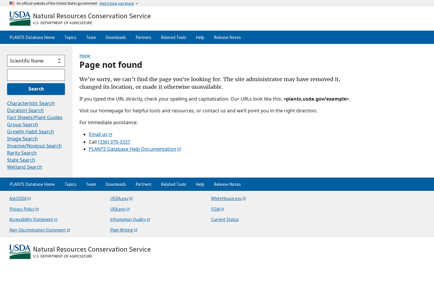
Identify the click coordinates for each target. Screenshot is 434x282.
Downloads (115, 37)
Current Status (225, 219)
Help (200, 37)
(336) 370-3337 (114, 142)
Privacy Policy (22, 209)
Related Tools (173, 37)
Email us (98, 134)
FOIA (215, 209)
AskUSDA (18, 198)
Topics (70, 37)
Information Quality (128, 219)
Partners (143, 37)
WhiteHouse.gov (226, 198)
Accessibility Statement (31, 219)
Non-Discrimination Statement (37, 230)
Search (36, 89)
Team (91, 37)
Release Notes (227, 37)
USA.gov (117, 209)
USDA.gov (119, 198)
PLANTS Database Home (32, 37)
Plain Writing (121, 230)
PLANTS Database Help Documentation (132, 149)
